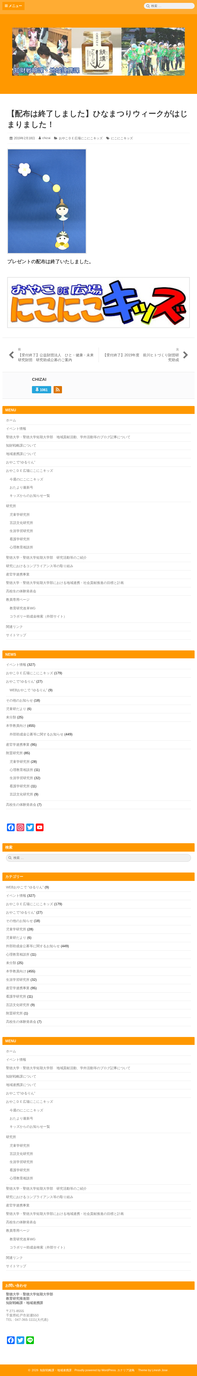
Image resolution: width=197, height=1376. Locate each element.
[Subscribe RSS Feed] (58, 389)
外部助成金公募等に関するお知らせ (36, 734)
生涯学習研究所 (21, 531)
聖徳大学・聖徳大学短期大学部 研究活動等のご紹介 (46, 557)
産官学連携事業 (18, 574)
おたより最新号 (21, 487)
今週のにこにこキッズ (26, 479)
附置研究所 (14, 753)
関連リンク (14, 627)
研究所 (11, 506)
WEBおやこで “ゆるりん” (28, 690)
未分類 (11, 717)
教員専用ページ (18, 599)
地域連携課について (21, 454)
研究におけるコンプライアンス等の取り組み (39, 566)
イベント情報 (16, 428)
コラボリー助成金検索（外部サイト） (38, 616)
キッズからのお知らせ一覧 (30, 495)
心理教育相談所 (21, 547)
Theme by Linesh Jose (153, 1370)
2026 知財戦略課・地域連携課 (51, 1370)
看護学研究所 (20, 539)
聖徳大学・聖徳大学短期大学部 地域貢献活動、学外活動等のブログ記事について (68, 437)
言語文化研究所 (21, 523)
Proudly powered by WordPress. (95, 1370)
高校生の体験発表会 (21, 591)
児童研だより (16, 709)
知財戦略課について (21, 445)
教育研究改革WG (23, 608)
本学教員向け (16, 725)
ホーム (11, 420)
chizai (46, 138)
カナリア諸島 (126, 1370)
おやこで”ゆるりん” (20, 681)
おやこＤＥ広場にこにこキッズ (81, 138)
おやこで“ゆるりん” (20, 462)
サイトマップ (16, 635)
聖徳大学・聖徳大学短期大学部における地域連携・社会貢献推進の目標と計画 (65, 583)
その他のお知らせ (19, 700)
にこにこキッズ (122, 138)
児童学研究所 (20, 514)
